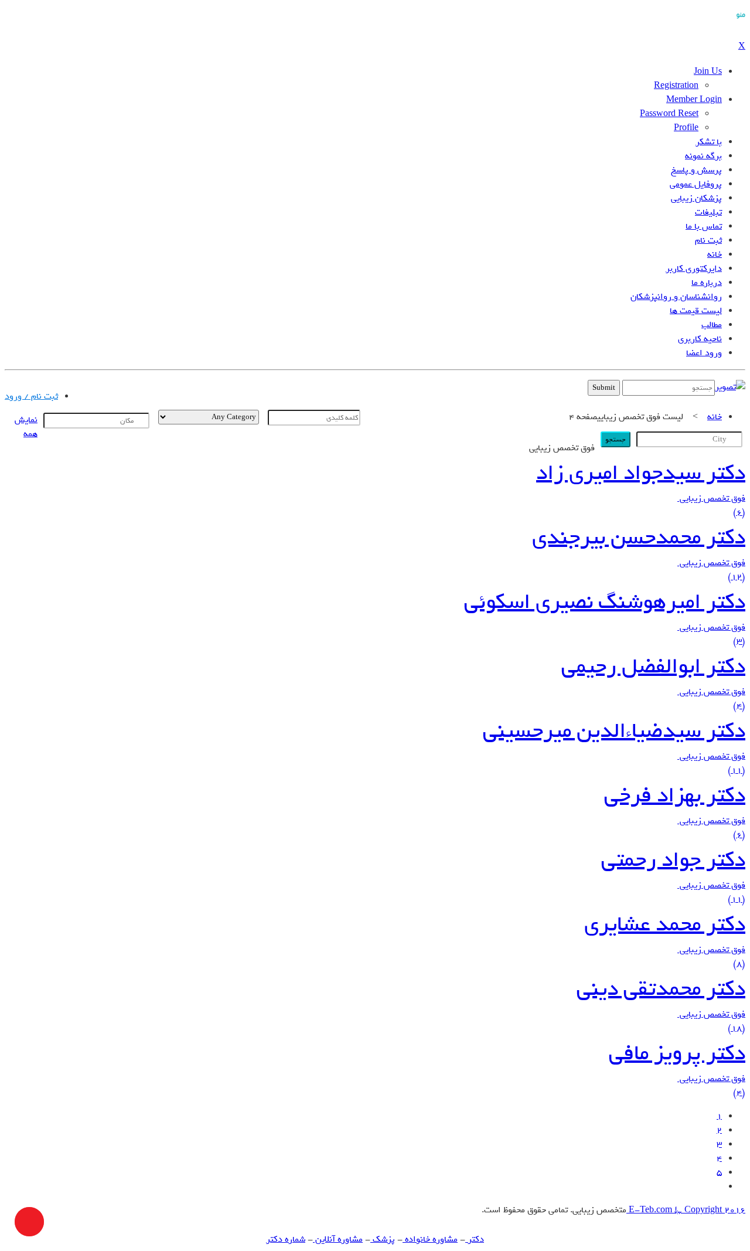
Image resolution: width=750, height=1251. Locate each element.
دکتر (474, 1239)
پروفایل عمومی (696, 184)
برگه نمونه (703, 156)
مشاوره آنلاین (338, 1239)
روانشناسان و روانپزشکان (676, 297)
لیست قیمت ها (696, 311)
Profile (686, 128)
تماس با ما (704, 226)
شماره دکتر (285, 1239)
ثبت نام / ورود (31, 396)
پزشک (382, 1239)
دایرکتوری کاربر (694, 268)
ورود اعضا (704, 353)
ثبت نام (708, 240)
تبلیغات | (130, 390)
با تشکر (709, 142)
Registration (676, 86)
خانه (714, 254)
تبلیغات (708, 212)
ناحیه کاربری (700, 339)
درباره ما (706, 283)
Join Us (708, 71)
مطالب (711, 325)
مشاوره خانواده (430, 1239)
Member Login (694, 100)
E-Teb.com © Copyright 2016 (685, 1210)
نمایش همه (26, 427)
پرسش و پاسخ (696, 170)
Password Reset (669, 114)
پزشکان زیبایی (696, 198)
